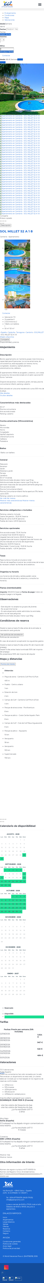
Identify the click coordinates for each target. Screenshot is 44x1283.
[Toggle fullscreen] (3, 819)
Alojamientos (8, 1220)
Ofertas (6, 1226)
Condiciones (9, 15)
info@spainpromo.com (15, 1200)
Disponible (9, 1014)
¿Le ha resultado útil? (22, 1109)
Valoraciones (10, 20)
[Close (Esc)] (1, 819)
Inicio (5, 1217)
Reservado (9, 1008)
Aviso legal (7, 1246)
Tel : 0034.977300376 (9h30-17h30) (19, 1198)
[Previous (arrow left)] (1, 223)
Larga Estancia (8, 1222)
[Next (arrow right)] (3, 223)
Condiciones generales (12, 1242)
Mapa (7, 18)
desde (2, 24)
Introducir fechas (7, 52)
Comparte (5, 340)
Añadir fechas (5, 34)
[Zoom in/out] (5, 819)
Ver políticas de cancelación (12, 635)
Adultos (3, 37)
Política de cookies (10, 1244)
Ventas (5, 1224)
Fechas (3, 29)
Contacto (6, 1231)
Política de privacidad (11, 1248)
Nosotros (6, 1229)
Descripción (5, 225)
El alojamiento (10, 13)
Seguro (6, 1233)
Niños (2, 46)
